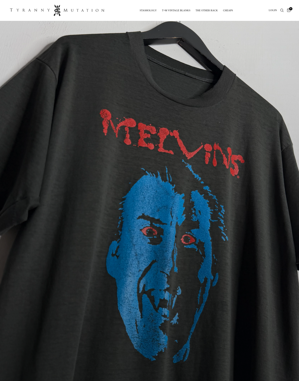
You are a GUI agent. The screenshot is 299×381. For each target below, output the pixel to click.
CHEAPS (228, 10)
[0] (287, 10)
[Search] (282, 10)
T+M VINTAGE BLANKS (176, 10)
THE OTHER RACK (207, 10)
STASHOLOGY (148, 10)
